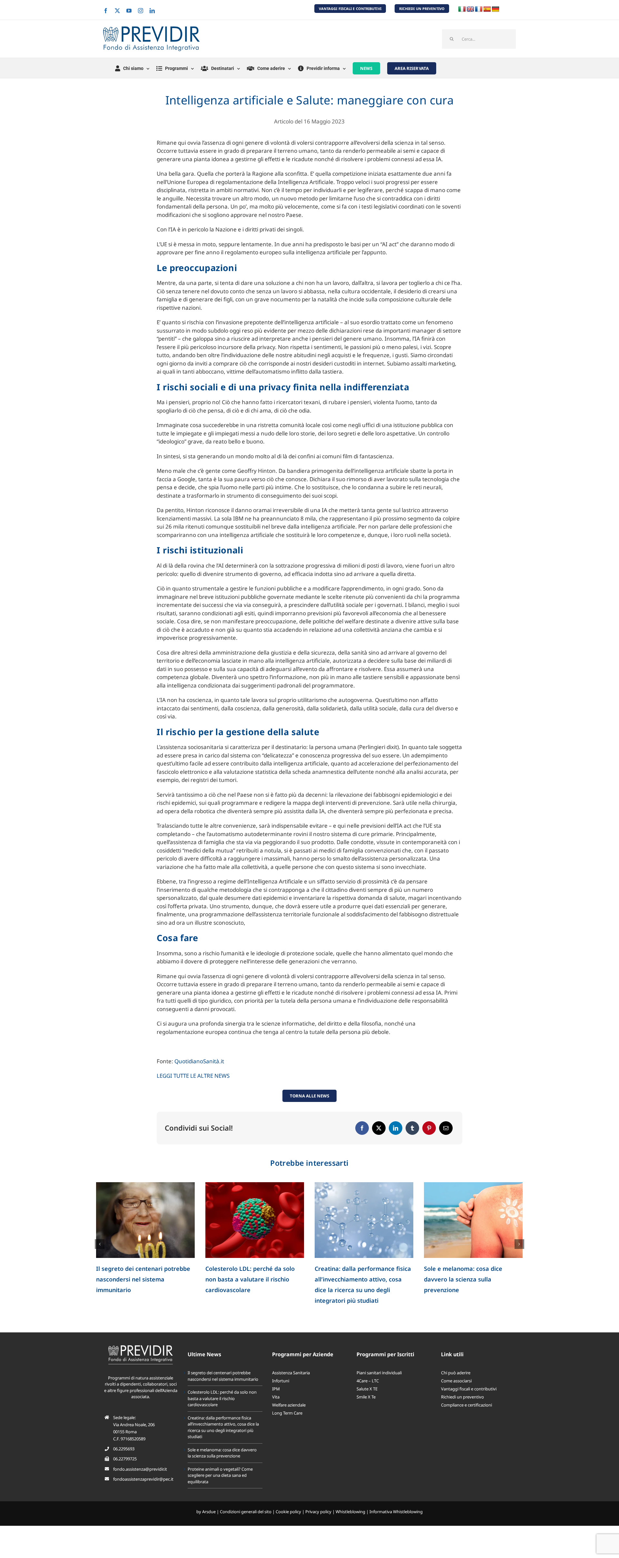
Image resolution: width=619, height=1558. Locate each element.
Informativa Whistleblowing (396, 1511)
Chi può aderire (455, 1373)
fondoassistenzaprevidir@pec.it (143, 1479)
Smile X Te (366, 1397)
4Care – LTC (368, 1381)
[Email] (445, 1128)
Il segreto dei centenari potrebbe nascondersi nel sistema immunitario (143, 1279)
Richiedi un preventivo (462, 1397)
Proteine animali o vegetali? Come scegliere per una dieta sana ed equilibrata (220, 1475)
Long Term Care (287, 1413)
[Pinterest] (429, 1128)
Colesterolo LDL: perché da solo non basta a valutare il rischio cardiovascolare (250, 1279)
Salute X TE (367, 1389)
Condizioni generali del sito (245, 1511)
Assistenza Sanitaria (291, 1373)
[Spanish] (487, 9)
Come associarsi (456, 1381)
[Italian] (462, 9)
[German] (495, 9)
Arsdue (209, 1511)
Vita (276, 1397)
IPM (276, 1389)
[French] (479, 9)
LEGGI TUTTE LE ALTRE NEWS (193, 1075)
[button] (99, 1244)
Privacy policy (318, 1511)
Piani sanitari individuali (379, 1373)
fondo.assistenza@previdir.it (140, 1469)
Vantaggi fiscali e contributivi (468, 1389)
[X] (378, 1128)
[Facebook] (362, 1128)
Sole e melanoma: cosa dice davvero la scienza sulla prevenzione (463, 1279)
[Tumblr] (412, 1128)
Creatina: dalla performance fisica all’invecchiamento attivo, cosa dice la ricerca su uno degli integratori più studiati (223, 1427)
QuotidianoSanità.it (199, 1061)
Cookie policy (288, 1511)
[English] (470, 9)
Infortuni (280, 1381)
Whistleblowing (350, 1511)
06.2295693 (123, 1449)
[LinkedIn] (395, 1128)
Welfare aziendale (289, 1405)
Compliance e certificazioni (466, 1405)
